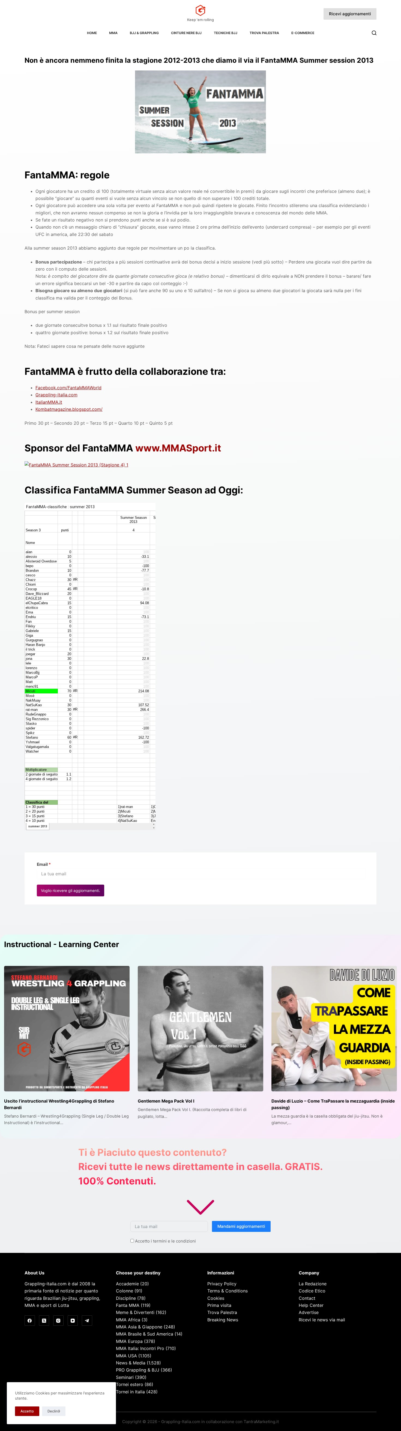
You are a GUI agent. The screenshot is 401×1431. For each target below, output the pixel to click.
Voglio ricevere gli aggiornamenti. (70, 890)
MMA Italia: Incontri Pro (140, 1348)
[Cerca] (374, 33)
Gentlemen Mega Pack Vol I (166, 1101)
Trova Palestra (264, 33)
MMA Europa (129, 1341)
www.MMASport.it (178, 448)
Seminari (125, 1377)
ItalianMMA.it (48, 402)
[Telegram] (87, 1320)
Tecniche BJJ (225, 33)
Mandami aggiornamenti (241, 1226)
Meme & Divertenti (135, 1312)
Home (92, 33)
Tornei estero (129, 1384)
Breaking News (222, 1319)
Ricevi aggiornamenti (350, 13)
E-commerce (302, 33)
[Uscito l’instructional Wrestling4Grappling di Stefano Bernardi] (67, 1028)
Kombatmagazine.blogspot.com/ (69, 409)
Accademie (127, 1283)
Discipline (126, 1298)
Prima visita (219, 1305)
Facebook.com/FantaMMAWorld (68, 387)
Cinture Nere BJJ (186, 33)
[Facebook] (30, 1320)
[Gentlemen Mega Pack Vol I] (200, 1028)
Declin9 (53, 1411)
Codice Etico (312, 1291)
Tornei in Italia (130, 1391)
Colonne (124, 1291)
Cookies (215, 1298)
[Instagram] (58, 1320)
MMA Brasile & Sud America (144, 1334)
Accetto (27, 1411)
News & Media (130, 1363)
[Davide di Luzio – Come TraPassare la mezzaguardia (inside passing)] (334, 1028)
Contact (307, 1298)
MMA (113, 33)
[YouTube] (73, 1320)
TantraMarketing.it (261, 1421)
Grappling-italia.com (56, 394)
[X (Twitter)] (44, 1320)
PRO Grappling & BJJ (137, 1370)
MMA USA (126, 1355)
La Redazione (313, 1283)
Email (44, 864)
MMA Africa (128, 1319)
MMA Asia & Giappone (139, 1327)
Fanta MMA (127, 1305)
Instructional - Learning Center (61, 944)
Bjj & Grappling (144, 33)
